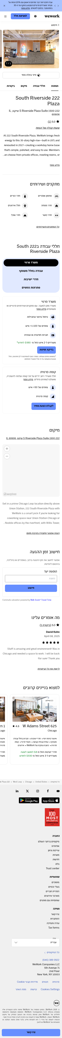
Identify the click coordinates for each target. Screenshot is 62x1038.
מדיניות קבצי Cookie (27, 982)
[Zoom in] (7, 449)
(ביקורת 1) (45, 625)
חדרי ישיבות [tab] (31, 279)
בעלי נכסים (53, 887)
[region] (31, 470)
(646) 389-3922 (50, 960)
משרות (56, 855)
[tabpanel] (31, 56)
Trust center (52, 868)
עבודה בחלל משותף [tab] (31, 271)
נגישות (33, 989)
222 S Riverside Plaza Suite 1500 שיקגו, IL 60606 (33, 438)
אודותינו (55, 846)
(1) (49, 122)
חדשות (56, 859)
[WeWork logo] (52, 15)
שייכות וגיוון (53, 850)
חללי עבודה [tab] (39, 86)
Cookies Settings (50, 989)
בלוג (57, 864)
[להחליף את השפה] (35, 16)
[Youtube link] (58, 791)
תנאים (45, 982)
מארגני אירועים (51, 896)
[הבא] (55, 5)
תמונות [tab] (54, 86)
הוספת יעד (50, 572)
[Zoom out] (7, 456)
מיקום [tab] (24, 86)
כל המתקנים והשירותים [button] (47, 227)
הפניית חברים (52, 891)
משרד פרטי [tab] (31, 263)
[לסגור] (4, 6)
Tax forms (53, 928)
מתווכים (55, 882)
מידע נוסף (25, 8)
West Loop (17, 782)
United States (41, 782)
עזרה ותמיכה (53, 923)
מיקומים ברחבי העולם (48, 841)
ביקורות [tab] (11, 86)
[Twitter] (27, 791)
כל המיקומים (55, 782)
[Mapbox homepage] (10, 494)
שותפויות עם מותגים (49, 900)
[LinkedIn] (17, 791)
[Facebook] (47, 791)
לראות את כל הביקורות (49, 669)
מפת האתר (20, 989)
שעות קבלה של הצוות (48, 128)
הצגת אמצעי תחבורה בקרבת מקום (43, 533)
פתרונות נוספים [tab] (31, 288)
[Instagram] (37, 791)
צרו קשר (55, 914)
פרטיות (55, 982)
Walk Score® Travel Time (40, 600)
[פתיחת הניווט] (5, 16)
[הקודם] (58, 5)
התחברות (54, 919)
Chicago (28, 782)
